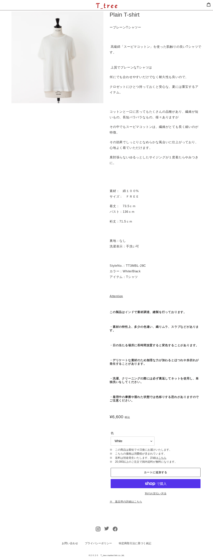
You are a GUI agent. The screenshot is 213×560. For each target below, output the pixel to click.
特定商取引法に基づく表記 (135, 543)
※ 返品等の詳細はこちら (126, 501)
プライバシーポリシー (98, 543)
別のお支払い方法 (155, 493)
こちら (162, 457)
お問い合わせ (70, 543)
